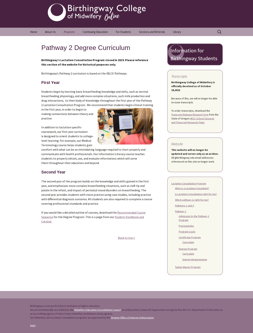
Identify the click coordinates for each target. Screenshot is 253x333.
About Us (50, 32)
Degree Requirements (194, 259)
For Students (123, 32)
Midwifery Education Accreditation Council (97, 309)
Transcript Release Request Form (189, 114)
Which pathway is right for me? (192, 200)
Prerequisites (186, 226)
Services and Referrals (152, 32)
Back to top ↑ (126, 238)
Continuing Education (95, 32)
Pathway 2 (180, 211)
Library (177, 32)
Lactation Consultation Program (188, 183)
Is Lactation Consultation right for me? (196, 194)
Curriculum (188, 242)
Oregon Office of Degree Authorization (132, 317)
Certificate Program (190, 237)
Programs (69, 32)
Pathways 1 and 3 (184, 205)
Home (33, 32)
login (33, 325)
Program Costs (187, 231)
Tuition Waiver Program (188, 267)
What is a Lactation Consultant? (192, 188)
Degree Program (188, 249)
